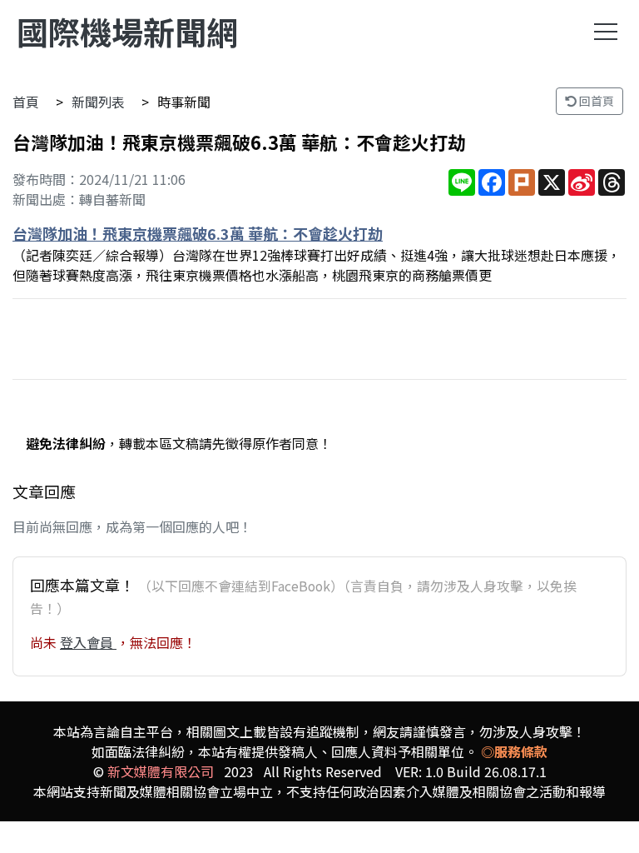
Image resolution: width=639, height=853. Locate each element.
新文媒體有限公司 (160, 771)
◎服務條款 (514, 751)
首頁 (25, 102)
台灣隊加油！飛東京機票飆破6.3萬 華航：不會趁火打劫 (197, 233)
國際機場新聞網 (127, 31)
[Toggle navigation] (606, 31)
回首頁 (595, 100)
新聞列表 (98, 102)
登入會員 (88, 642)
